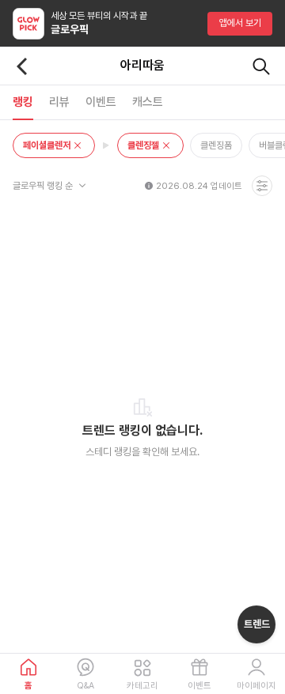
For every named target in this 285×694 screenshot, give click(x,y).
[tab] (23, 102)
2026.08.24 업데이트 (199, 186)
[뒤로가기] (22, 66)
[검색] (261, 66)
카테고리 (142, 686)
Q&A (85, 686)
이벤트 (199, 686)
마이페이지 (256, 686)
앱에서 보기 (240, 22)
